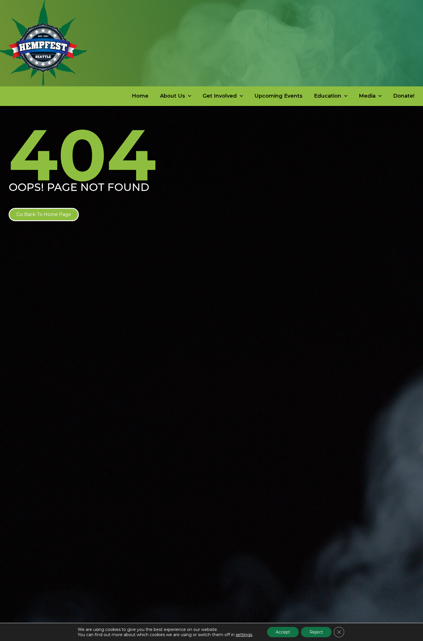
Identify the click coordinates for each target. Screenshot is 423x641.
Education (327, 96)
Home (140, 96)
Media (367, 96)
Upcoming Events (278, 96)
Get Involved (220, 96)
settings (244, 634)
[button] (44, 214)
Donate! (403, 96)
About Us (172, 96)
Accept (283, 632)
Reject (316, 632)
